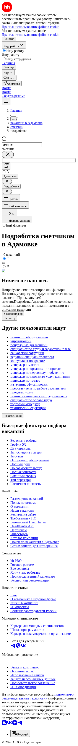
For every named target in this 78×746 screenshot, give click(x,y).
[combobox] (22, 144)
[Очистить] (8, 154)
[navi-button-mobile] (6, 101)
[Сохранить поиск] (6, 166)
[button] (6, 88)
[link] (9, 78)
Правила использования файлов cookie (30, 34)
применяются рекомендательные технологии (38, 696)
